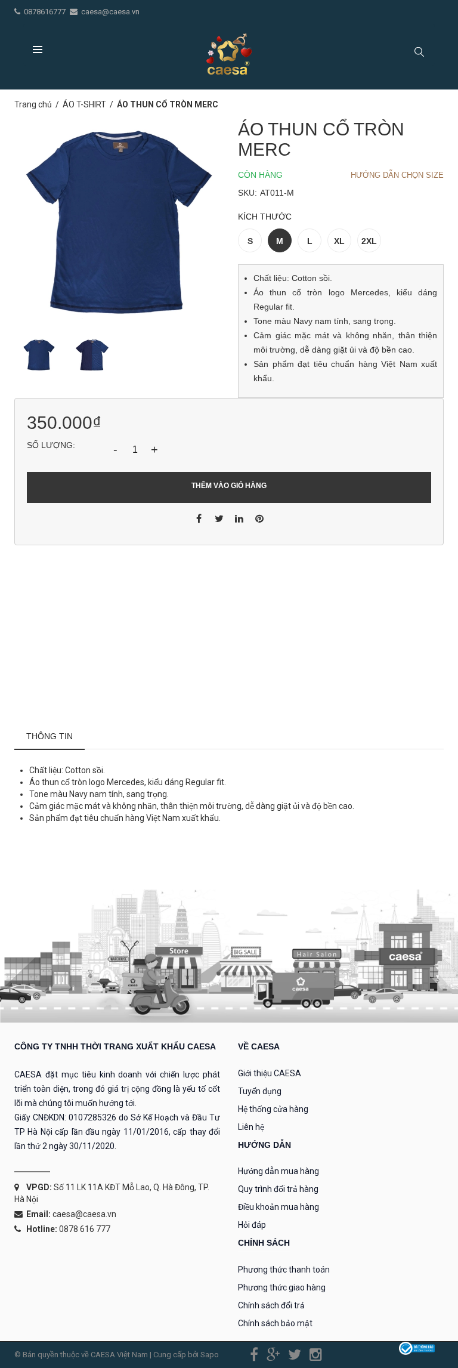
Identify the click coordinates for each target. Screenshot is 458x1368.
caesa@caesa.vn (110, 11)
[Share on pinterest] (259, 518)
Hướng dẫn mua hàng (278, 1171)
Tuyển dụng (259, 1091)
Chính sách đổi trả (271, 1305)
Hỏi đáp (252, 1225)
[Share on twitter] (219, 518)
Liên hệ (251, 1127)
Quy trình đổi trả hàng (278, 1189)
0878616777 (45, 11)
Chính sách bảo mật (275, 1323)
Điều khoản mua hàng (278, 1207)
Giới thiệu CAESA (269, 1073)
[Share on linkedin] (239, 518)
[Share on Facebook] (199, 518)
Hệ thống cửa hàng (273, 1109)
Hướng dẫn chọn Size (397, 175)
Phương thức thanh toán (284, 1269)
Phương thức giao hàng (282, 1287)
